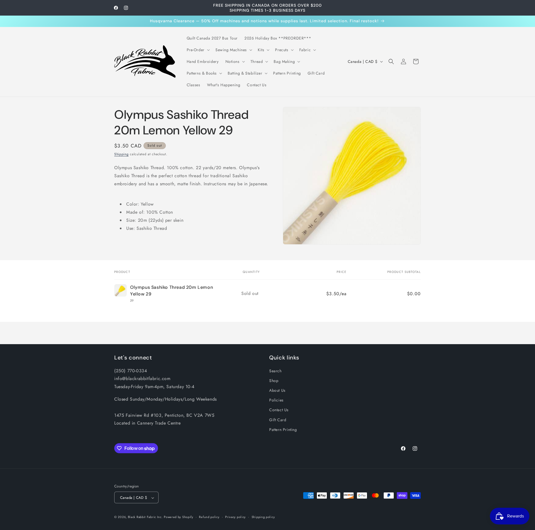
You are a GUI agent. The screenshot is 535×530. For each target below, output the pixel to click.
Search (275, 370)
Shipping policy (263, 517)
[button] (197, 50)
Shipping (121, 154)
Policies (276, 400)
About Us (277, 390)
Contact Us (279, 410)
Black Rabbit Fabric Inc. (145, 517)
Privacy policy (235, 517)
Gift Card (277, 419)
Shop (273, 380)
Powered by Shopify (178, 517)
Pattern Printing (283, 429)
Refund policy (209, 517)
